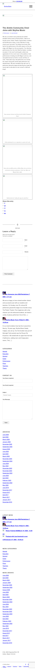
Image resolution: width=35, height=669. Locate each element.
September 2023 (7, 473)
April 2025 (5, 454)
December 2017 (7, 490)
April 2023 (5, 478)
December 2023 (7, 468)
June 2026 (6, 435)
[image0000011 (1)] (17, 20)
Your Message (6, 399)
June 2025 (6, 451)
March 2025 (6, 456)
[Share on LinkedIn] (4, 211)
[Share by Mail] (4, 213)
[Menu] (29, 6)
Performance (6, 33)
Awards (5, 351)
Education (5, 354)
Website (26, 251)
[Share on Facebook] (4, 203)
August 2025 (6, 449)
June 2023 (6, 475)
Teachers (5, 366)
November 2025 (7, 444)
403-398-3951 (19, 1)
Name (26, 240)
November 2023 (7, 471)
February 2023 (7, 480)
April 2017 (5, 495)
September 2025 (7, 447)
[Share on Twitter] (4, 206)
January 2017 (7, 500)
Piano (4, 363)
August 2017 (6, 492)
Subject (4, 392)
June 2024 (6, 463)
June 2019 (6, 487)
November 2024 (7, 459)
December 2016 (7, 502)
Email (26, 246)
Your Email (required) (8, 385)
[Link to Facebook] (25, 664)
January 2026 (7, 442)
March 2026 (6, 439)
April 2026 (5, 437)
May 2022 (5, 485)
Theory (5, 368)
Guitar (4, 359)
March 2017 (6, 497)
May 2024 (5, 466)
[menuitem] (4, 666)
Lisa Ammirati (14, 33)
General (5, 356)
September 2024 (7, 461)
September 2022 (7, 483)
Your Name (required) (8, 378)
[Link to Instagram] (28, 664)
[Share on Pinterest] (4, 208)
